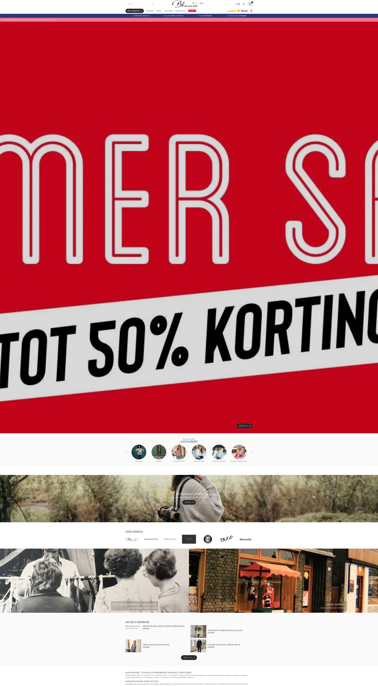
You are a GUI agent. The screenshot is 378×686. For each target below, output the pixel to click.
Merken (158, 11)
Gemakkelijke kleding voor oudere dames (163, 626)
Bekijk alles (188, 657)
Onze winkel (168, 11)
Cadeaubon (150, 11)
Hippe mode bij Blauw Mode (156, 645)
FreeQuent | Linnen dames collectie (225, 630)
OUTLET (192, 11)
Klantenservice (180, 11)
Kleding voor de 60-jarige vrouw (224, 645)
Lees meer (146, 628)
